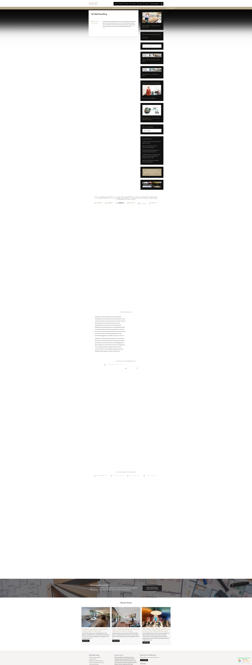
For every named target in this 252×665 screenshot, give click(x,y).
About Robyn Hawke (94, 655)
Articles (140, 3)
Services (127, 3)
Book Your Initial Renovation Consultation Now (152, 172)
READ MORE (86, 640)
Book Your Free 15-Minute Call (148, 655)
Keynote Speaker (155, 3)
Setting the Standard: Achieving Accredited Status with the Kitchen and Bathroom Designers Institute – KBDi (151, 156)
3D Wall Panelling (99, 14)
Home (115, 3)
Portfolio (133, 3)
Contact (146, 3)
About (120, 3)
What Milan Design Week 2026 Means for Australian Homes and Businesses (155, 630)
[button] (123, 4)
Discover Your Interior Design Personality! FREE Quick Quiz (125, 8)
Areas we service (119, 655)
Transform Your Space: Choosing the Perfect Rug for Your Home (95, 630)
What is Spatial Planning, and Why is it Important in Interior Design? (125, 630)
